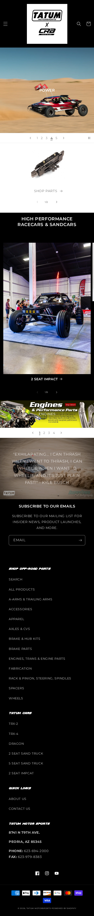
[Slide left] (37, 202)
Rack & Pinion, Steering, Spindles (40, 678)
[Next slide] (63, 138)
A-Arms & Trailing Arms (30, 599)
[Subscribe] (80, 540)
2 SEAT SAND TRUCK (26, 753)
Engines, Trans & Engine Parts (37, 659)
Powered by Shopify (64, 908)
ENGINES (47, 414)
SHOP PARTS (45, 191)
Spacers (16, 688)
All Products (22, 589)
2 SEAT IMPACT (44, 379)
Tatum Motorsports (38, 908)
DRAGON (16, 744)
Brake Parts (20, 649)
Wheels (16, 698)
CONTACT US (19, 809)
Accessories (20, 609)
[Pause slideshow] (89, 138)
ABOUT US (17, 799)
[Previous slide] (30, 138)
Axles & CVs (19, 629)
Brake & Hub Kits (24, 639)
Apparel (16, 619)
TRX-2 (13, 724)
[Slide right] (56, 202)
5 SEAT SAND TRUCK (26, 763)
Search (16, 579)
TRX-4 (13, 734)
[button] (5, 24)
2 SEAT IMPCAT (21, 773)
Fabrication (20, 668)
